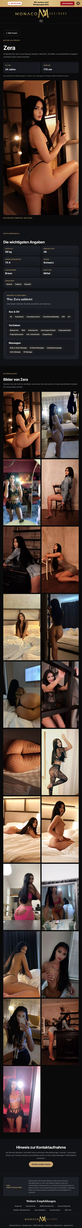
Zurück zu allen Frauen (41, 1164)
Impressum (49, 1225)
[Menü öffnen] (41, 21)
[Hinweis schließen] (78, 3)
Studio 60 (18, 1206)
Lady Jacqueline (40, 1210)
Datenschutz (58, 1225)
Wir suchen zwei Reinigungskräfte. (41, 3)
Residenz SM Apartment (22, 1210)
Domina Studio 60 (64, 1206)
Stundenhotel (30, 1206)
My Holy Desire (55, 1210)
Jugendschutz (68, 1225)
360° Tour (68, 1210)
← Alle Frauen (11, 33)
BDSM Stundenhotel (47, 1206)
